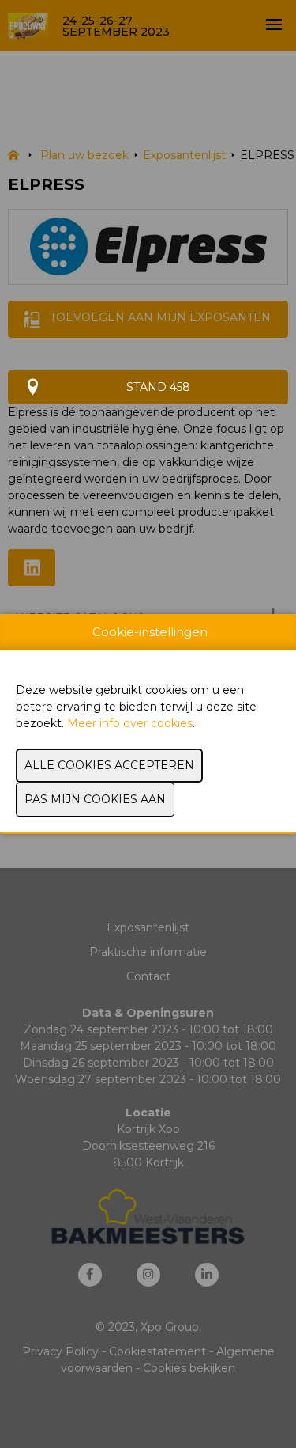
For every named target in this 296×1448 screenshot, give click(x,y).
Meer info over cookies (130, 723)
